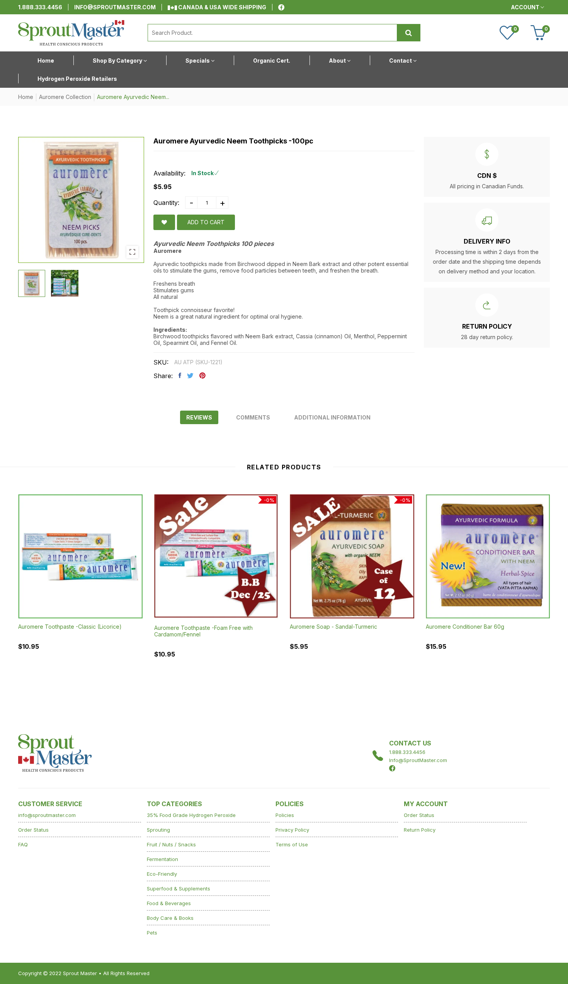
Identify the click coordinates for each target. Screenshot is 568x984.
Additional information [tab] (332, 417)
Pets (152, 932)
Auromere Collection (65, 97)
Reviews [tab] (199, 417)
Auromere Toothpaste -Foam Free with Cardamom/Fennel (203, 631)
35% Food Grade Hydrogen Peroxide (191, 815)
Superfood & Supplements (178, 888)
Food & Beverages (169, 903)
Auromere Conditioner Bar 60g (465, 626)
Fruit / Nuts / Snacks (171, 844)
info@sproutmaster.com (115, 7)
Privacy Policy (292, 830)
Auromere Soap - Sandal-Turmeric (333, 626)
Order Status (33, 830)
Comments (253, 417)
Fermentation (162, 859)
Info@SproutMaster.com (418, 760)
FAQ (23, 844)
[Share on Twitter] (190, 375)
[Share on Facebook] (180, 375)
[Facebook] (281, 7)
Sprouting (158, 830)
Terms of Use (291, 844)
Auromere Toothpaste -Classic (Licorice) (70, 626)
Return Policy (419, 830)
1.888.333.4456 (40, 7)
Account (526, 7)
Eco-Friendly (162, 874)
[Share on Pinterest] (202, 375)
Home (25, 97)
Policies (284, 815)
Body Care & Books (170, 918)
